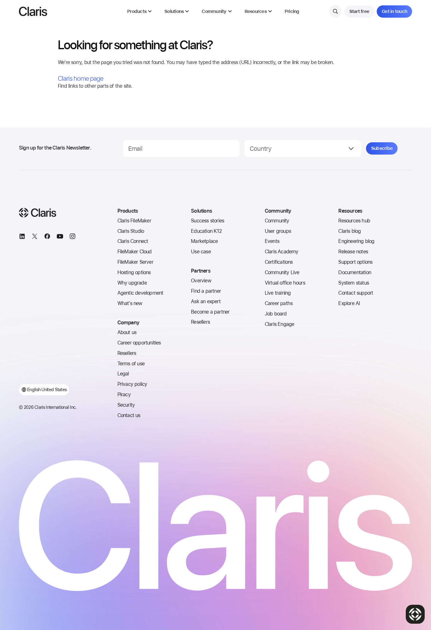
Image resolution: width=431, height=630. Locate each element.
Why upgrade (132, 283)
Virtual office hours (285, 283)
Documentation (354, 272)
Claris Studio (130, 231)
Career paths (278, 303)
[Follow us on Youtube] (60, 237)
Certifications (279, 262)
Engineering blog (356, 241)
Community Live (282, 272)
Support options (355, 262)
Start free (359, 11)
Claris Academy (281, 252)
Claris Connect (132, 241)
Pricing (292, 11)
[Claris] (33, 11)
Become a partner (210, 312)
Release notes (353, 252)
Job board (276, 314)
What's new (129, 303)
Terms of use (131, 364)
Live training (278, 293)
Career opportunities (139, 343)
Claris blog (349, 231)
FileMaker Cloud (134, 252)
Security (126, 405)
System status (353, 283)
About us (127, 332)
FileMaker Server (135, 262)
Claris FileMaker (134, 221)
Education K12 (206, 231)
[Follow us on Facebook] (47, 237)
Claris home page (80, 78)
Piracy (124, 394)
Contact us (128, 415)
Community (277, 221)
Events (272, 241)
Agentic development (140, 293)
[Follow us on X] (35, 237)
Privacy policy (132, 384)
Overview (201, 281)
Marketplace (204, 241)
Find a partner (206, 291)
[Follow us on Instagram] (72, 237)
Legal (123, 374)
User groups (278, 231)
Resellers (126, 353)
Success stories (207, 221)
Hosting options (134, 272)
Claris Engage (279, 324)
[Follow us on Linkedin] (22, 237)
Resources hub (354, 221)
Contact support (355, 293)
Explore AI (349, 303)
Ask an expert (206, 301)
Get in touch (394, 11)
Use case (201, 252)
